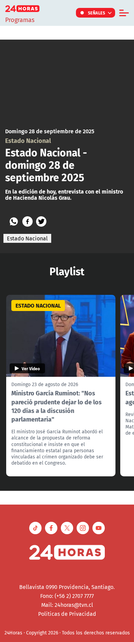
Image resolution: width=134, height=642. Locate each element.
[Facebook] (27, 221)
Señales (96, 13)
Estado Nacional (27, 238)
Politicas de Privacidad (67, 614)
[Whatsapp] (14, 221)
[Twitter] (41, 221)
